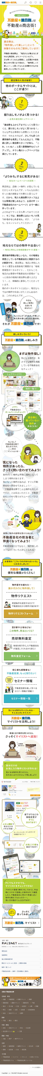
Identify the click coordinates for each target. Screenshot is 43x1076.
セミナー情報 (21, 686)
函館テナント (16, 1003)
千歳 (33, 1003)
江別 (17, 1006)
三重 (20, 1031)
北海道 (23, 1010)
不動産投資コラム (8, 1060)
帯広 (4, 1010)
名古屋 (28, 1028)
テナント (24, 1057)
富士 (21, 1028)
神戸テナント (19, 1039)
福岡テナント (22, 1046)
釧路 (10, 1010)
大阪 (4, 1039)
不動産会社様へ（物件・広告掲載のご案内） (15, 971)
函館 (30, 999)
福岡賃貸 (11, 1046)
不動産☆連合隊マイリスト (21, 923)
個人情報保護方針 (7, 959)
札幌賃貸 (11, 999)
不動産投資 (6, 1057)
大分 (17, 1049)
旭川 (4, 1006)
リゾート (15, 1057)
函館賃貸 (5, 1003)
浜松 (4, 1028)
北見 (16, 1010)
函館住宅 (26, 1003)
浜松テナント (13, 1028)
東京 (10, 1020)
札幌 (4, 999)
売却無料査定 (21, 644)
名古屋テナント (8, 1031)
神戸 (10, 1039)
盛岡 (21, 1013)
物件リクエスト (21, 601)
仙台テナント (13, 1013)
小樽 (30, 1006)
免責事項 (4, 955)
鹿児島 (24, 1049)
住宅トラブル (34, 1057)
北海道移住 (31, 1010)
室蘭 (36, 1006)
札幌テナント (22, 999)
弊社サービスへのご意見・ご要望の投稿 (14, 963)
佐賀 (37, 1046)
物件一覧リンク (6, 967)
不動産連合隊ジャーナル (24, 1060)
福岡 (4, 1046)
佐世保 (11, 1049)
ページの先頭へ (36, 1067)
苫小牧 (11, 1006)
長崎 (4, 1049)
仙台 (4, 1013)
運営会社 (4, 951)
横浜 (16, 1020)
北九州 (31, 1046)
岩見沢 (24, 1006)
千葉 (4, 1020)
